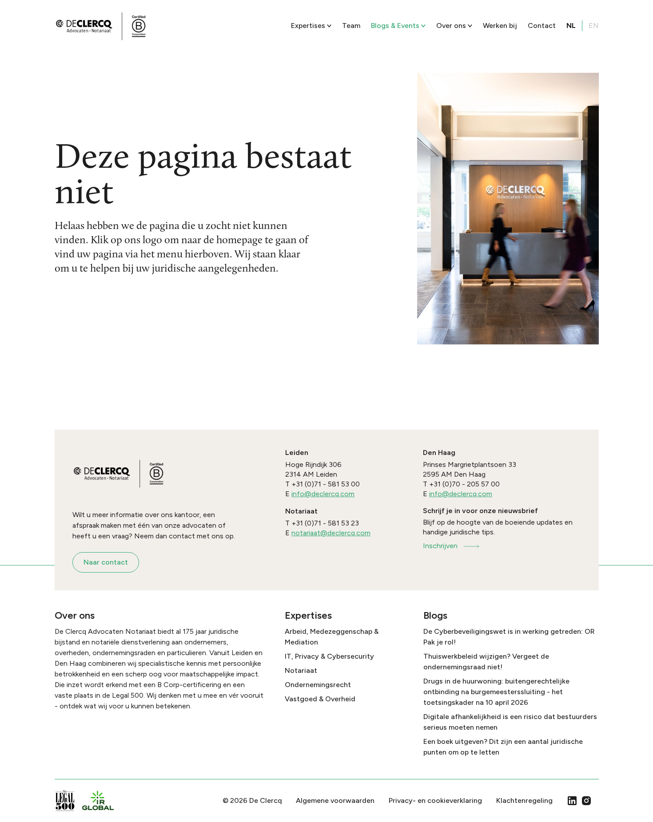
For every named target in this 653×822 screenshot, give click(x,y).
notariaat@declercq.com (330, 533)
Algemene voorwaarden (335, 800)
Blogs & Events (395, 25)
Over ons (451, 25)
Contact (542, 25)
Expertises (308, 25)
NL (571, 25)
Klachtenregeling (524, 800)
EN (594, 25)
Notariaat (301, 670)
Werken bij (500, 25)
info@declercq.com (322, 494)
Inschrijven (440, 545)
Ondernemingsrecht (318, 684)
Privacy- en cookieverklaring (435, 800)
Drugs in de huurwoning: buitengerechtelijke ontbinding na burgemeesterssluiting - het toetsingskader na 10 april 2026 (496, 692)
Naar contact (106, 562)
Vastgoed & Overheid (320, 699)
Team (351, 25)
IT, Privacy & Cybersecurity (329, 656)
